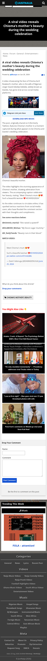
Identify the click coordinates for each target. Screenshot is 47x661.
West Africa (31, 616)
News (17, 563)
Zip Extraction (35, 644)
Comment (6, 458)
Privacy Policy (36, 640)
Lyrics (26, 563)
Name (5, 449)
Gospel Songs (32, 604)
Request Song (13, 648)
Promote (21, 644)
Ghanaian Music (33, 608)
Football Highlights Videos (23, 583)
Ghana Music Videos (13, 587)
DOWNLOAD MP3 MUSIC (23, 119)
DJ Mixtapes (12, 612)
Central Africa (13, 623)
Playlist (23, 627)
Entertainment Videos (24, 591)
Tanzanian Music (31, 620)
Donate (36, 648)
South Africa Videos (34, 587)
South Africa (16, 616)
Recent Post (37, 563)
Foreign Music (14, 620)
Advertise (9, 644)
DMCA (26, 648)
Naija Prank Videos (23, 580)
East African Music (31, 623)
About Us (22, 640)
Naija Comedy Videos (34, 576)
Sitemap (29, 654)
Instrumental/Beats (31, 612)
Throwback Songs (14, 608)
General (8, 563)
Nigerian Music (15, 604)
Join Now (39, 113)
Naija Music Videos (12, 576)
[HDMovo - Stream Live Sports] (23, 107)
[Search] (43, 3)
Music (24, 510)
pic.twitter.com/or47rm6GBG (19, 256)
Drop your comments (12, 288)
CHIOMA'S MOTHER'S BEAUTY (19, 297)
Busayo (14, 74)
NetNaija (37, 654)
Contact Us (9, 640)
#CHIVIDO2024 (36, 253)
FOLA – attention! (23, 545)
